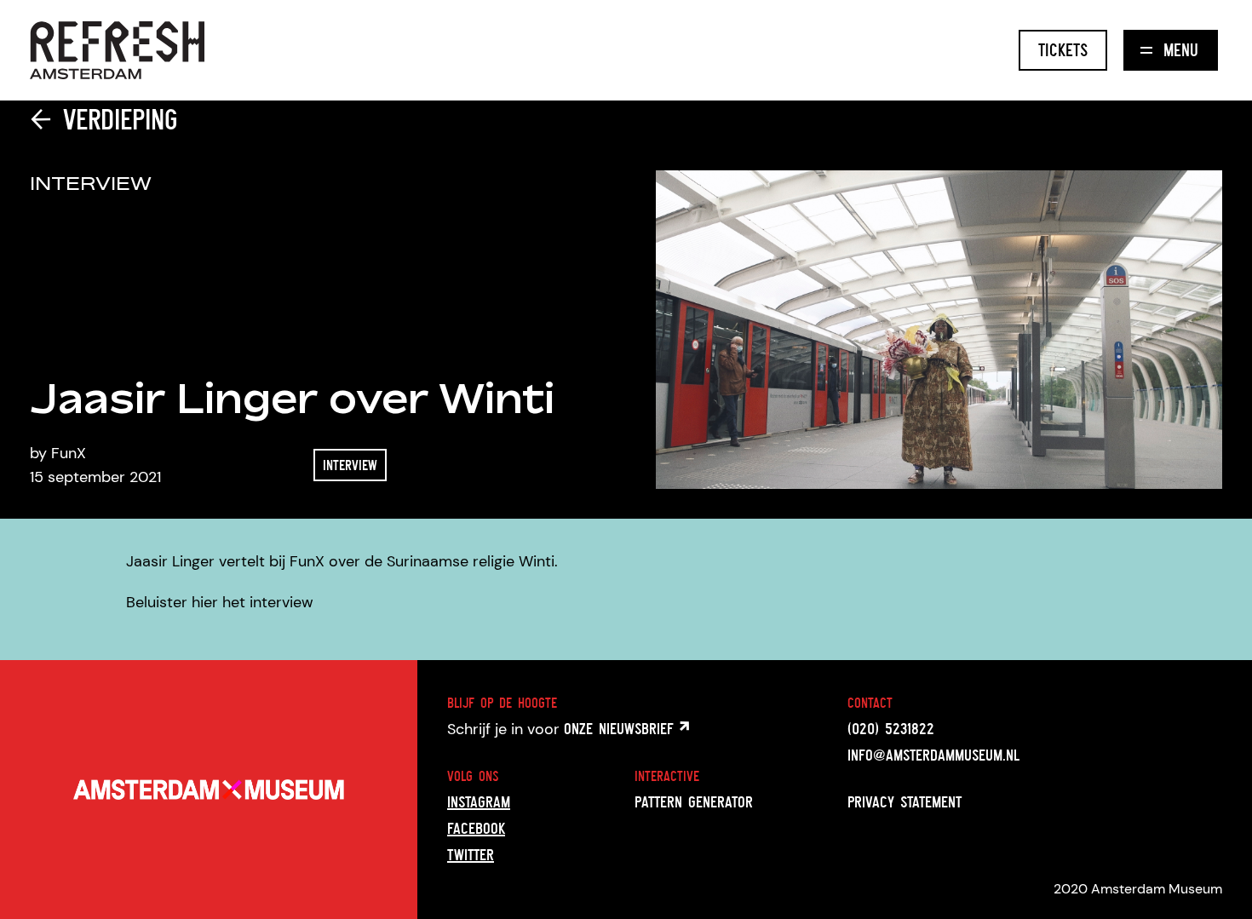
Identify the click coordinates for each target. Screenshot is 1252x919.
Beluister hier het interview (219, 602)
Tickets (1063, 49)
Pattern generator (694, 801)
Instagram (478, 801)
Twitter (470, 854)
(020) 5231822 (890, 728)
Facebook (476, 828)
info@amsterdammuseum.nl (933, 754)
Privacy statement (904, 801)
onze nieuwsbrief (622, 728)
